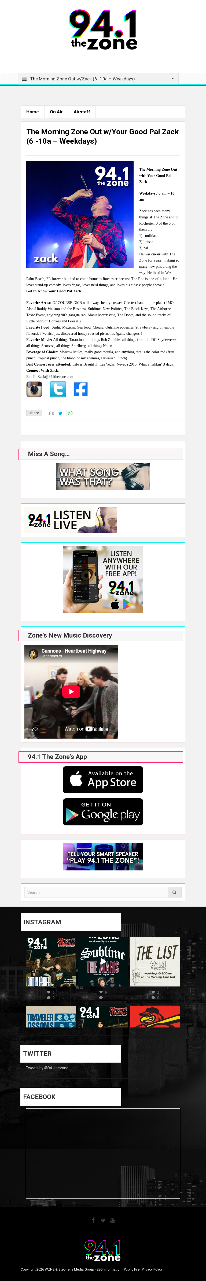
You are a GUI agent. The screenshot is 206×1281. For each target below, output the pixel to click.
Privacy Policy (152, 1269)
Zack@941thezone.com (55, 377)
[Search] (175, 892)
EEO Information (109, 1269)
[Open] (51, 961)
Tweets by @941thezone (47, 1068)
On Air (56, 111)
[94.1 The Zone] (103, 29)
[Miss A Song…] (103, 476)
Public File (131, 1269)
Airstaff (82, 111)
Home (32, 111)
